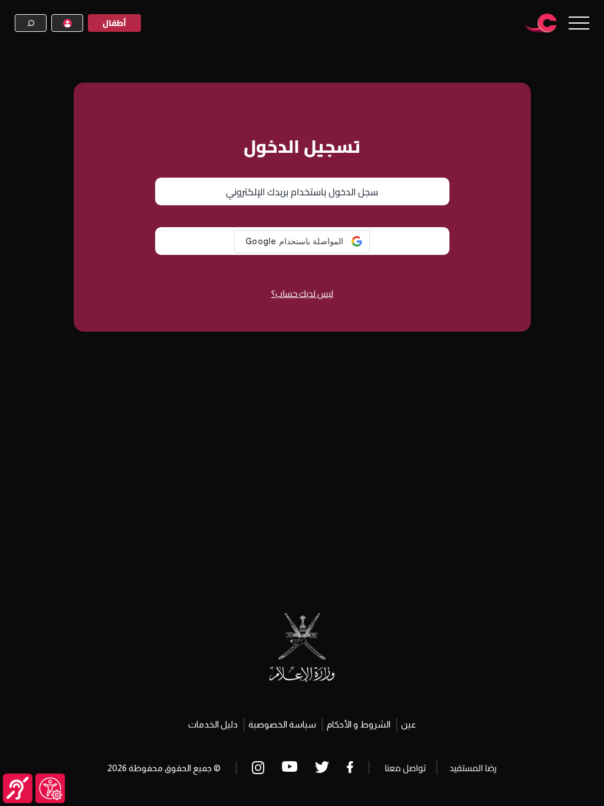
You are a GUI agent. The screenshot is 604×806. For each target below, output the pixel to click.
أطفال (114, 23)
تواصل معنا (405, 767)
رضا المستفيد (473, 767)
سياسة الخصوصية (282, 724)
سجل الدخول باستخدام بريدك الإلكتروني (302, 192)
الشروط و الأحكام (358, 724)
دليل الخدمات (213, 724)
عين (408, 724)
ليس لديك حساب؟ (302, 293)
